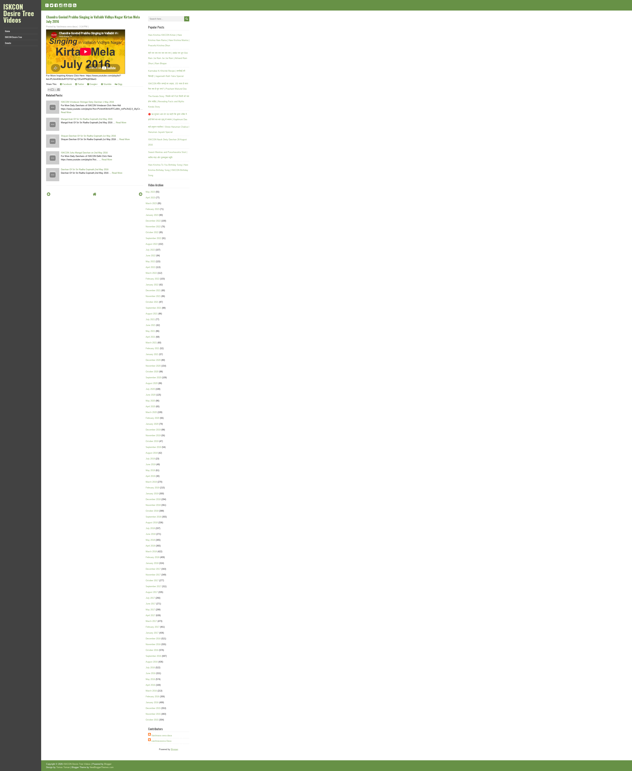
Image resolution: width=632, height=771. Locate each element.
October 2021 (152, 302)
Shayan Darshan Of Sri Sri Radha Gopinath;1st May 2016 (88, 136)
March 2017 (151, 621)
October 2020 (152, 371)
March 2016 (151, 691)
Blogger (174, 749)
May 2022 (150, 261)
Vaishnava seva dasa (161, 735)
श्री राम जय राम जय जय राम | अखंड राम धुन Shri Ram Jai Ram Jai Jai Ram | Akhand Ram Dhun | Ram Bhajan (168, 58)
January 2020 (152, 424)
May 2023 (150, 192)
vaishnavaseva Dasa (161, 741)
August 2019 (152, 453)
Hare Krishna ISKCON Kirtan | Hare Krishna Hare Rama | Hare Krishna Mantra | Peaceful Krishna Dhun (168, 40)
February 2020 (152, 418)
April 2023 (150, 197)
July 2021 (150, 319)
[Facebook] (56, 5)
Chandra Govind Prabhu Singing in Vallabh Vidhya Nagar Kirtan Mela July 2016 (93, 19)
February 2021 (152, 348)
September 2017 (153, 586)
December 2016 (153, 638)
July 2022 (150, 250)
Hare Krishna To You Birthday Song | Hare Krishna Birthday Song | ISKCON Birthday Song (168, 170)
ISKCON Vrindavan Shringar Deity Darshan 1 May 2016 (87, 102)
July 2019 (150, 458)
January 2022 (152, 284)
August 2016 (152, 662)
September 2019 (153, 447)
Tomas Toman (63, 767)
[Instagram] (61, 5)
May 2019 (150, 470)
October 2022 (152, 232)
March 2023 (151, 203)
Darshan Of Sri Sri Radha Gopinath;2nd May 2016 (84, 169)
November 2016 (153, 644)
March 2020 (151, 412)
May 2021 (150, 331)
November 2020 (153, 366)
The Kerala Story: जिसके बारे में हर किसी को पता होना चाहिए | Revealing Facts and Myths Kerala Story (168, 101)
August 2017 (152, 592)
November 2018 (153, 505)
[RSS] (74, 5)
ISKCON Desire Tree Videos (18, 13)
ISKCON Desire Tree (13, 37)
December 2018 (153, 499)
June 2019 (151, 464)
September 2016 (153, 656)
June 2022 (151, 255)
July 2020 (150, 389)
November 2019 (153, 435)
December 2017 (153, 569)
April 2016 (150, 685)
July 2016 (150, 667)
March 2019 (151, 482)
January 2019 (152, 493)
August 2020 (152, 383)
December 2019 (153, 429)
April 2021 (150, 337)
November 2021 (153, 296)
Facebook (67, 84)
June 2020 (151, 395)
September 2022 (153, 238)
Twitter (80, 84)
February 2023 (152, 209)
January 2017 (152, 633)
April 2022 (150, 267)
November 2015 (153, 714)
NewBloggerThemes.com (102, 767)
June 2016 (151, 673)
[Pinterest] (70, 5)
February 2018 (152, 557)
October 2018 (152, 511)
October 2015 (152, 719)
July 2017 (150, 598)
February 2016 (152, 696)
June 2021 (151, 325)
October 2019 (152, 441)
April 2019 (150, 476)
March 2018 (151, 551)
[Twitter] (51, 5)
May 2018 (150, 540)
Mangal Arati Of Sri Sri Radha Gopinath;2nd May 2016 (86, 119)
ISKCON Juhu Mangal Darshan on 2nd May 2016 (84, 152)
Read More (66, 112)
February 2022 (152, 279)
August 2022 (152, 244)
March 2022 (151, 273)
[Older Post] (140, 194)
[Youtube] (65, 5)
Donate (8, 43)
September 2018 (153, 517)
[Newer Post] (48, 194)
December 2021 (153, 290)
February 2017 (152, 627)
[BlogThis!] (52, 89)
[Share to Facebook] (58, 89)
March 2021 (151, 342)
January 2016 (152, 702)
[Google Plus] (47, 5)
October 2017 (152, 580)
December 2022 (153, 221)
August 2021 (152, 313)
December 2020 (153, 360)
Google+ (93, 84)
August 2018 (152, 522)
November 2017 (153, 574)
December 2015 (153, 708)
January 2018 (152, 563)
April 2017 (150, 615)
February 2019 (152, 487)
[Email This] (49, 89)
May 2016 (150, 679)
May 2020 (150, 400)
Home (7, 31)
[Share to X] (55, 89)
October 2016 (152, 650)
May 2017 (150, 609)
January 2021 (152, 354)
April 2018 (150, 546)
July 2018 (150, 528)
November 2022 (153, 226)
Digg (119, 84)
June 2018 (151, 534)
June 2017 (151, 603)
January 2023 (152, 215)
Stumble (107, 84)
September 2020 (153, 377)
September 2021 (153, 308)
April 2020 (150, 406)
